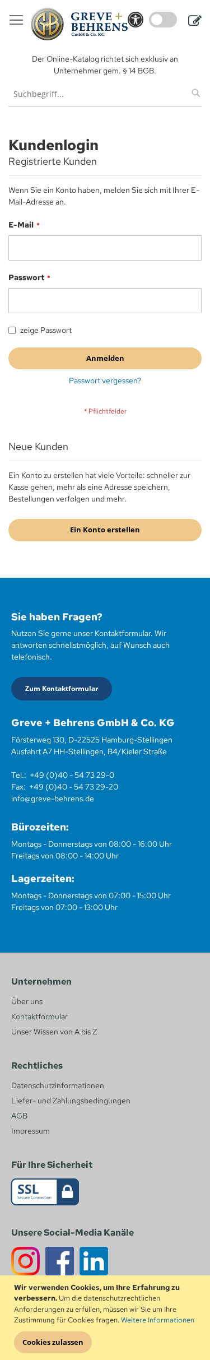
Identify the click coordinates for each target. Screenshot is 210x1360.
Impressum (30, 1131)
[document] (106, 1318)
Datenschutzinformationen (57, 1085)
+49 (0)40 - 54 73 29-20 (73, 787)
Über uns (27, 1001)
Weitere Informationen (157, 1320)
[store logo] (79, 24)
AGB (19, 1116)
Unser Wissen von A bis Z (54, 1032)
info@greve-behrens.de (52, 798)
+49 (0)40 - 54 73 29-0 (72, 775)
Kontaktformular (39, 1016)
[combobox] (105, 93)
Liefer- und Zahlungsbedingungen (70, 1101)
